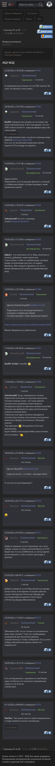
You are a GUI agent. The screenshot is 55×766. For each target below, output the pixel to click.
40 (8, 33)
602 (39, 107)
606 (39, 289)
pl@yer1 (14, 210)
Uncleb (13, 294)
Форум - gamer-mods (14, 52)
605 (39, 240)
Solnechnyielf (17, 169)
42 (14, 33)
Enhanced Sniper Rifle (22, 140)
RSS (39, 19)
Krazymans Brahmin (20, 221)
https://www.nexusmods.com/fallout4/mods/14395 (28, 325)
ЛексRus (14, 623)
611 (39, 533)
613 (39, 618)
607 (39, 348)
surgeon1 (15, 76)
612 (39, 575)
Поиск (29, 19)
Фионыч (14, 458)
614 (39, 663)
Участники (32, 13)
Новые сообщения (13, 13)
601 (39, 71)
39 (6, 33)
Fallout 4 (30, 52)
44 (19, 33)
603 (39, 164)
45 (21, 33)
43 (16, 33)
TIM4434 (14, 580)
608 (39, 382)
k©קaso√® (6, 44)
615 (39, 705)
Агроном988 (16, 668)
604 (39, 205)
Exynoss (14, 538)
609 (39, 453)
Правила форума (12, 19)
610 (39, 501)
